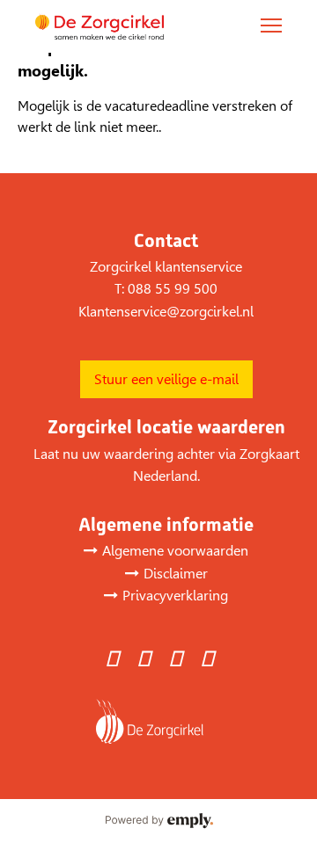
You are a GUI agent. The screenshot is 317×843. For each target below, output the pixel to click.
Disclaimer (176, 573)
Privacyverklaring (175, 595)
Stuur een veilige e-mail (166, 379)
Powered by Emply (158, 821)
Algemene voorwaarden (175, 550)
